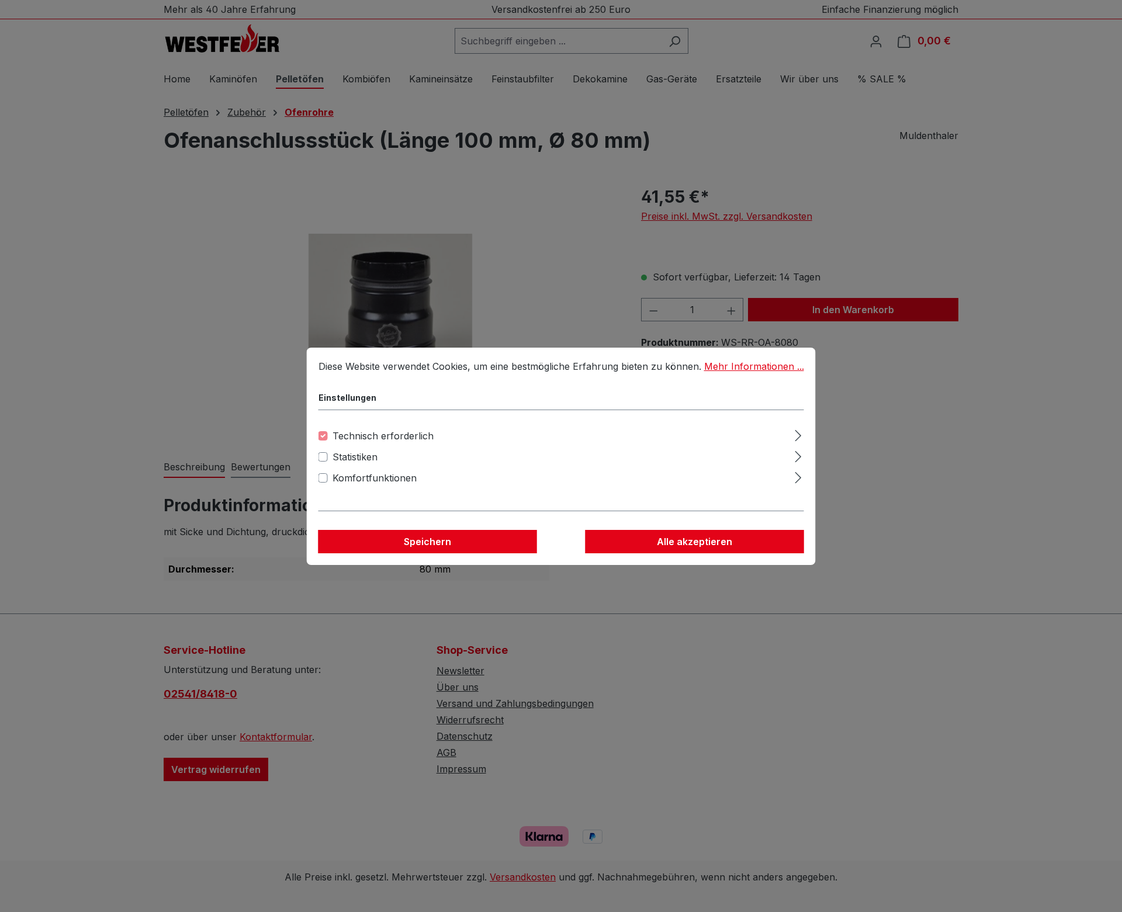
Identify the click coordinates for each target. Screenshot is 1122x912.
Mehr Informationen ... (754, 366)
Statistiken (355, 457)
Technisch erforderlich (383, 436)
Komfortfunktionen (375, 478)
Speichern (427, 541)
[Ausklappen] (798, 433)
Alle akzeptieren (694, 541)
